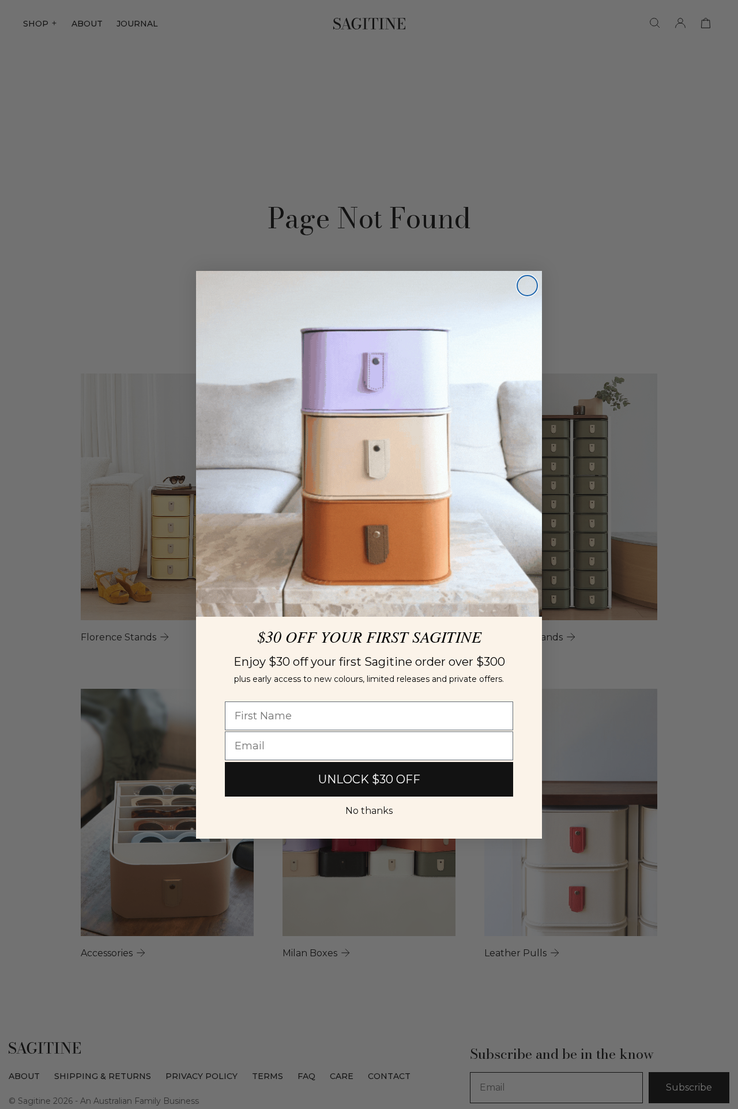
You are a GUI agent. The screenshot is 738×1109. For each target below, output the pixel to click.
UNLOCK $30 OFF (369, 779)
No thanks (369, 810)
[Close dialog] (527, 286)
